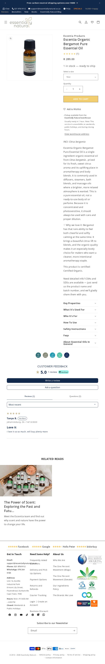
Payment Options (38, 579)
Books (35, 12)
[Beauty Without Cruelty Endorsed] (82, 589)
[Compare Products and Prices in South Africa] (84, 606)
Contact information (54, 658)
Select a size (68, 71)
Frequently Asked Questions (38, 562)
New (26, 12)
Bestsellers (17, 12)
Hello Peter (68, 546)
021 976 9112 (20, 8)
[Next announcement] (100, 3)
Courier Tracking (38, 595)
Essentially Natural (28, 655)
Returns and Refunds (36, 587)
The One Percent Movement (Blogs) (62, 568)
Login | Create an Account (38, 603)
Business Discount (39, 611)
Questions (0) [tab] (75, 396)
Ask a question (52, 387)
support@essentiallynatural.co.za (45, 8)
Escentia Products (74, 35)
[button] (6, 22)
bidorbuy (91, 546)
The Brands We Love (63, 595)
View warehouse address (77, 134)
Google (46, 546)
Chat (7, 8)
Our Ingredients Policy (61, 587)
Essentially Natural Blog (50, 12)
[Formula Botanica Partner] (87, 579)
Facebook (23, 546)
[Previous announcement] (5, 3)
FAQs (68, 8)
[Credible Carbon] (87, 598)
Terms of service (73, 655)
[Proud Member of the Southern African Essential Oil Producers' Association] (91, 589)
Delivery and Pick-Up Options (39, 571)
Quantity (67, 83)
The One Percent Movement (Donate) (62, 578)
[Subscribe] (74, 630)
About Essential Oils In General (76, 343)
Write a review (52, 380)
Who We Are (59, 560)
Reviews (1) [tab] (30, 396)
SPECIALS (78, 8)
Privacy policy (59, 655)
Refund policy (45, 655)
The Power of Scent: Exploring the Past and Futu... (22, 506)
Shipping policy (89, 655)
